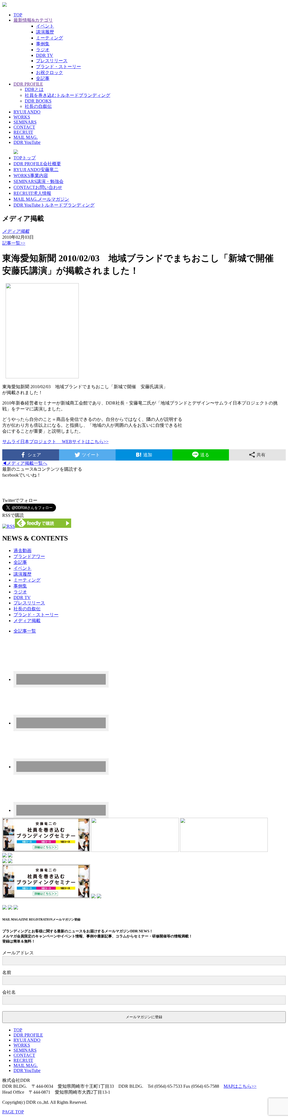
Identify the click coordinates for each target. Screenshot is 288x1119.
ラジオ (43, 49)
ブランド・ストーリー (58, 66)
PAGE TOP (13, 1111)
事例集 (43, 43)
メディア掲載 (27, 620)
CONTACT (24, 127)
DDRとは (34, 89)
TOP (18, 14)
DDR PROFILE (28, 84)
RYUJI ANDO (27, 112)
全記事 (43, 78)
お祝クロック (49, 72)
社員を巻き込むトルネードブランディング (67, 95)
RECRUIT (23, 132)
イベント (45, 26)
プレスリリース (52, 60)
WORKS (22, 117)
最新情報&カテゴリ (33, 20)
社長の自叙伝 (38, 106)
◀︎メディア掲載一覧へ (24, 463)
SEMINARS (25, 122)
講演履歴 (45, 32)
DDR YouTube (27, 142)
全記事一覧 (25, 631)
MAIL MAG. (26, 137)
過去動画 (23, 550)
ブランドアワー (29, 556)
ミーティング (49, 37)
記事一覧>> (13, 243)
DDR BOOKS (38, 101)
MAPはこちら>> (240, 1086)
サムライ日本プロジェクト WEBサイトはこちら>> (55, 441)
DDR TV (44, 55)
